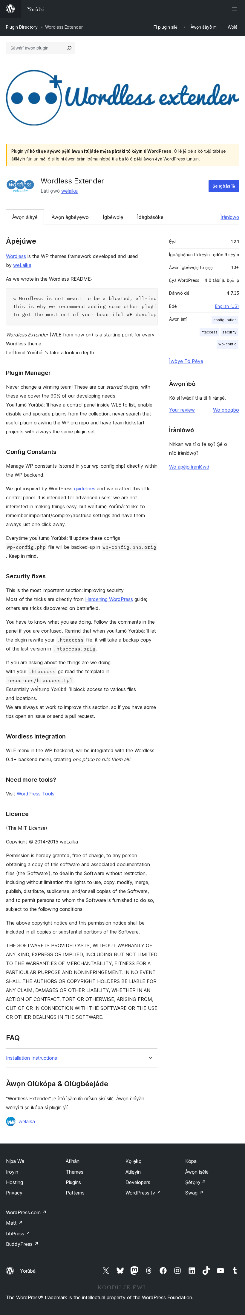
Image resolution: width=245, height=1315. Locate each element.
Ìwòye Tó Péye (186, 361)
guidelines (84, 489)
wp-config (227, 344)
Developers (137, 1182)
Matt (14, 1223)
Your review (182, 410)
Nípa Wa (15, 1161)
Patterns (75, 1193)
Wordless (16, 256)
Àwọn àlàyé (25, 217)
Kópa (191, 1161)
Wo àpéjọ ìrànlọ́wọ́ (189, 467)
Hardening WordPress (109, 599)
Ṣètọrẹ (195, 1182)
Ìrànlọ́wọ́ (229, 217)
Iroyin (12, 1172)
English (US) (227, 306)
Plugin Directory (22, 27)
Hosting (14, 1182)
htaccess (209, 332)
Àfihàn (72, 1161)
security (229, 332)
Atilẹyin (133, 1172)
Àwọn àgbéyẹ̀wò (70, 217)
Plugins (73, 1182)
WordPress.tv (143, 1193)
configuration (225, 320)
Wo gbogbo (226, 410)
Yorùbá (28, 1271)
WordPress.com (26, 1212)
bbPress (18, 1234)
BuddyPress (22, 1244)
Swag (194, 1193)
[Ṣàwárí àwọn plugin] (69, 48)
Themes (74, 1172)
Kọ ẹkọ (133, 1161)
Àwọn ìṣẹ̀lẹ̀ (197, 1172)
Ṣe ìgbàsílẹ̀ (223, 185)
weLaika (22, 265)
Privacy (14, 1193)
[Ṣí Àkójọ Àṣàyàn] (235, 9)
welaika (69, 191)
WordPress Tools (35, 794)
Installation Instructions (31, 1058)
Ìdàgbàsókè (150, 217)
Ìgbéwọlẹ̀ (113, 217)
